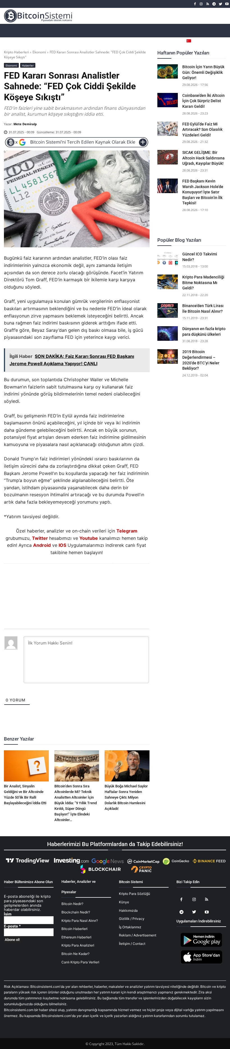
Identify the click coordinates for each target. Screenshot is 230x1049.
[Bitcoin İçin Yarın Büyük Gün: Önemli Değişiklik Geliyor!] (167, 71)
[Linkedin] (82, 578)
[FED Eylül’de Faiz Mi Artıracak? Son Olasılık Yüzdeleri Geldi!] (167, 129)
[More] (109, 578)
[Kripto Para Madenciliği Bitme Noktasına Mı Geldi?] (167, 282)
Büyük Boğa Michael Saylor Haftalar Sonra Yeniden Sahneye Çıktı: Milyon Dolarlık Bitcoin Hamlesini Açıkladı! (126, 797)
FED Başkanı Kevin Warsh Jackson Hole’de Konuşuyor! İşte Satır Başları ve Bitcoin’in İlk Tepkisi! (202, 192)
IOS (62, 545)
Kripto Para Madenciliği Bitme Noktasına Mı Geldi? (203, 282)
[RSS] (207, 4)
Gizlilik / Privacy (131, 919)
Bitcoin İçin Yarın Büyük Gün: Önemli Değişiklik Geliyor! (203, 72)
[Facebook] (195, 4)
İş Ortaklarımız (130, 927)
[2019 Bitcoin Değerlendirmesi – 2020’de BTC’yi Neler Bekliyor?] (167, 356)
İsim (8, 914)
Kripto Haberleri (16, 52)
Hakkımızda (128, 910)
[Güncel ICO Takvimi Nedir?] (167, 259)
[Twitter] (220, 4)
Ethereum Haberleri (76, 937)
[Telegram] (214, 4)
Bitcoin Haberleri (74, 929)
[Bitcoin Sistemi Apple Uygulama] (201, 963)
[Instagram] (201, 4)
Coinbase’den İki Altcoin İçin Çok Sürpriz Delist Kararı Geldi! (203, 101)
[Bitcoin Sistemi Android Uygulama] (201, 946)
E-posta (12, 926)
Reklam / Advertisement (137, 935)
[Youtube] (227, 4)
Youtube (88, 538)
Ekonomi (39, 52)
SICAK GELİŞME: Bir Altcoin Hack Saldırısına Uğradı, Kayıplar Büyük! (203, 158)
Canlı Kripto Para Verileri (80, 962)
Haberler (28, 65)
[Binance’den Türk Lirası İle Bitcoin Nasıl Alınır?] (167, 310)
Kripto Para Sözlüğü (134, 894)
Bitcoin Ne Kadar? (75, 954)
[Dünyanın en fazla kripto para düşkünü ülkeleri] (167, 333)
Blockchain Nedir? (75, 912)
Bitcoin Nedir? (72, 904)
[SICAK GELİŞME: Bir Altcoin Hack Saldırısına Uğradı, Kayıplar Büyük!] (167, 157)
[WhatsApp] (69, 578)
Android (42, 545)
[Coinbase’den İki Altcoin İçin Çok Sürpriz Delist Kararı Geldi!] (167, 100)
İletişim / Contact (132, 943)
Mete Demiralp (25, 124)
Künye (124, 902)
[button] (221, 41)
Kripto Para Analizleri (77, 945)
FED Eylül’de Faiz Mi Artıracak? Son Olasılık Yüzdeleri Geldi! (202, 129)
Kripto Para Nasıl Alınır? (79, 920)
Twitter (40, 538)
